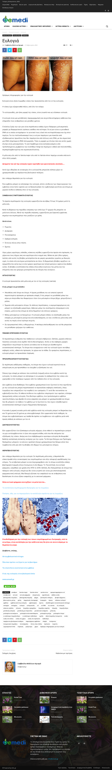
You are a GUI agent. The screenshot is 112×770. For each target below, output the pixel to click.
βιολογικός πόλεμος (47, 597)
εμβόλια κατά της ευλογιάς (19, 603)
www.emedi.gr (8, 579)
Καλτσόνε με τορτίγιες (64, 653)
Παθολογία (25, 35)
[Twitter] (9, 50)
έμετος (41, 603)
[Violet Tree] (7, 699)
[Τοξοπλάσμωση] (44, 719)
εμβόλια (5, 603)
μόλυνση (52, 611)
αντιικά (15, 595)
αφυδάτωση (45, 595)
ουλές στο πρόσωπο (34, 618)
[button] (107, 26)
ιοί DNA (43, 605)
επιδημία (6, 605)
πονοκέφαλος (24, 624)
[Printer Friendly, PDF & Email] (10, 586)
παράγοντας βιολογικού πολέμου (13, 621)
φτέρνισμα (29, 626)
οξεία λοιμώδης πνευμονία (54, 616)
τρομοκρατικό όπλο (9, 626)
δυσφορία (43, 600)
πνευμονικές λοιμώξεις (10, 624)
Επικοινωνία (106, 768)
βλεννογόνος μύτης (9, 600)
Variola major (23, 592)
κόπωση (18, 608)
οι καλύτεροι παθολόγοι (30, 616)
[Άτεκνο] (44, 699)
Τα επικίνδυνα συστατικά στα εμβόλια (18, 568)
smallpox (14, 592)
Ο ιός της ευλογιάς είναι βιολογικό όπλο (18, 574)
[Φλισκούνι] (7, 719)
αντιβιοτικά (6, 595)
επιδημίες (14, 605)
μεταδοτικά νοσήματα (41, 611)
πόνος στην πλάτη (36, 624)
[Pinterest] (14, 50)
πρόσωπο (47, 624)
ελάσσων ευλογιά (60, 600)
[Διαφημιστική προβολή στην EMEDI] (44, 709)
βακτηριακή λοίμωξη (26, 597)
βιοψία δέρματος (60, 597)
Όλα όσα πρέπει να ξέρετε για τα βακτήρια (19, 562)
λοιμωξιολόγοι (64, 608)
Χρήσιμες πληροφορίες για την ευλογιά (52, 626)
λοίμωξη (54, 608)
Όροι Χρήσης (62, 768)
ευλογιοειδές (31, 605)
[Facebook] (105, 11)
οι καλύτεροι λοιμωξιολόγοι (11, 616)
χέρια (36, 626)
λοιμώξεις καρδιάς (44, 608)
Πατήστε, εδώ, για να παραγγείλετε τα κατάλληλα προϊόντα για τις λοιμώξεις (32, 493)
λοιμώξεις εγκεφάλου (29, 608)
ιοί (38, 605)
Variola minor (34, 592)
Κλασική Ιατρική (14, 32)
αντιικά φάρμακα (25, 595)
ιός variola (51, 605)
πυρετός (55, 624)
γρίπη (19, 600)
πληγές (45, 621)
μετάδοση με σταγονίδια (24, 611)
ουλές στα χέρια (20, 618)
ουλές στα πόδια (8, 618)
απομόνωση (36, 595)
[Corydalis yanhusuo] (7, 709)
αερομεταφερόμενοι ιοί (57, 592)
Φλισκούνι (18, 717)
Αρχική (4, 32)
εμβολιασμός (33, 603)
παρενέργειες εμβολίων (33, 621)
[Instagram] (108, 11)
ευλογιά (22, 605)
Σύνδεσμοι (96, 768)
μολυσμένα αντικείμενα (10, 613)
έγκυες (51, 600)
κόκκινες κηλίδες (8, 608)
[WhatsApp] (20, 50)
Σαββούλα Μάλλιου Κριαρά (14, 45)
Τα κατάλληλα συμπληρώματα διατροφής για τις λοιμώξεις (25, 488)
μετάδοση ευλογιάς (9, 611)
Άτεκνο (54, 697)
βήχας (36, 597)
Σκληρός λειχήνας (9, 653)
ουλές (66, 616)
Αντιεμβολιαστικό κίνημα (13, 556)
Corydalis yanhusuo (21, 707)
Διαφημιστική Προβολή (84, 768)
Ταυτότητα (71, 768)
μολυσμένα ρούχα (45, 613)
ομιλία (41, 616)
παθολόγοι (45, 618)
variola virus (44, 592)
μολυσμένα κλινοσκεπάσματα (29, 613)
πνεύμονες (52, 621)
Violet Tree (18, 697)
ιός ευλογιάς (60, 605)
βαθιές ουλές (56, 595)
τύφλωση (20, 626)
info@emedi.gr (53, 759)
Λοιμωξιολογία (17, 35)
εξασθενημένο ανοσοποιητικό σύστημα (58, 603)
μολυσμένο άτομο (58, 613)
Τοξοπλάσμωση (57, 717)
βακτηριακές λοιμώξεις (10, 597)
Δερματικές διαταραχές (31, 600)
